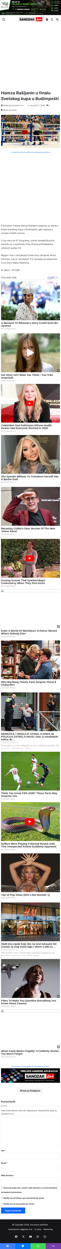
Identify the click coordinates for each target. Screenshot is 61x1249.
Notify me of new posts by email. (19, 1204)
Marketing (48, 1229)
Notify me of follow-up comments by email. (24, 1198)
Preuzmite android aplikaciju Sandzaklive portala (30, 1066)
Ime (3, 1150)
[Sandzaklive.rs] (30, 19)
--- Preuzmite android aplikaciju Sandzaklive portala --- (30, 152)
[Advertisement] (30, 56)
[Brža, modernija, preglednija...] (30, 1075)
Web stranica (7, 1175)
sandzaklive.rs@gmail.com (20, 1229)
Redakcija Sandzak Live (13, 105)
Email (4, 1163)
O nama (37, 1229)
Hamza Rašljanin (30, 1090)
